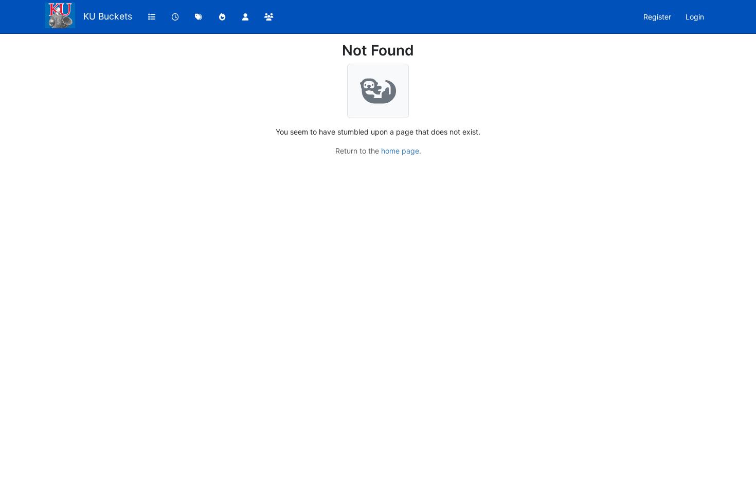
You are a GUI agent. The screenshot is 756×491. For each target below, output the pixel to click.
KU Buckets (107, 16)
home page (400, 150)
